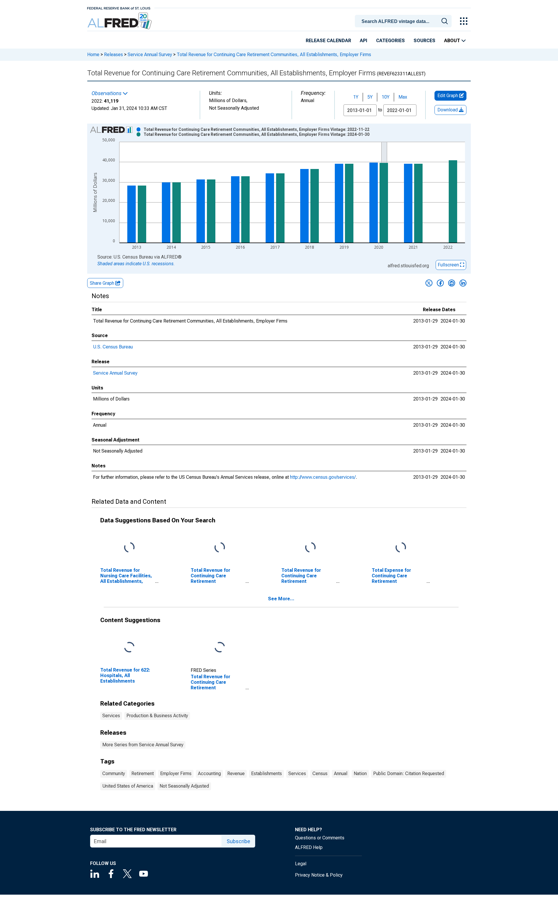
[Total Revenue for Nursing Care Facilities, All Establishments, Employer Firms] (129, 548)
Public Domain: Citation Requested (408, 773)
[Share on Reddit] (451, 283)
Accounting (209, 773)
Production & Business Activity (157, 715)
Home (93, 54)
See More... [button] (281, 598)
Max (402, 97)
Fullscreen (449, 265)
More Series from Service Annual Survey (142, 744)
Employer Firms (176, 773)
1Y (355, 97)
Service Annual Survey (150, 54)
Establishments (266, 773)
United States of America (127, 786)
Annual (340, 773)
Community (113, 773)
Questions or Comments (319, 838)
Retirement (142, 773)
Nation (360, 773)
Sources (424, 40)
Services (111, 715)
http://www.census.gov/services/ (323, 477)
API (363, 40)
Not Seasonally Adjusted (184, 786)
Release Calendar (328, 40)
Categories (390, 40)
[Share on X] (428, 283)
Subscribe (238, 841)
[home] (120, 21)
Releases (113, 54)
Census (320, 773)
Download (448, 110)
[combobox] (404, 20)
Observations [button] (107, 93)
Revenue (236, 773)
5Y (370, 97)
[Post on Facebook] (440, 283)
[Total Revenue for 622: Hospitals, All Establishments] (129, 647)
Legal (300, 863)
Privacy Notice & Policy (319, 875)
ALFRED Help (309, 847)
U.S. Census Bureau (113, 347)
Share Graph (102, 283)
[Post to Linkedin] (462, 283)
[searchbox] (404, 21)
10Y (385, 97)
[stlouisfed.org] (118, 7)
